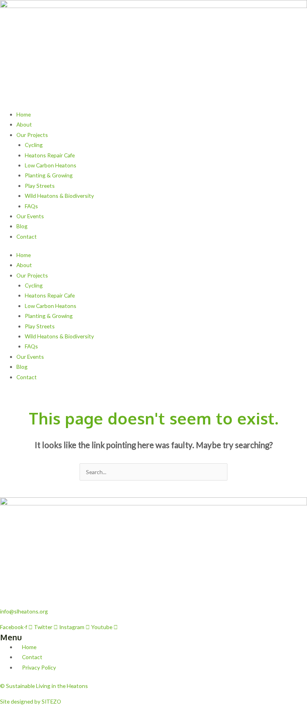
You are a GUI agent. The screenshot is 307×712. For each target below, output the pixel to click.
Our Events (30, 216)
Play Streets (40, 185)
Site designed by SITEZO (30, 701)
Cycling (34, 144)
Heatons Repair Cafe (50, 155)
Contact (26, 236)
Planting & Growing (49, 175)
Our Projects (32, 134)
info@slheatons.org (24, 611)
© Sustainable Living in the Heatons (44, 685)
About (24, 124)
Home (23, 114)
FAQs (31, 206)
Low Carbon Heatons (50, 165)
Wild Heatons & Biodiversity (59, 195)
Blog (22, 226)
